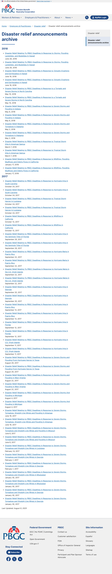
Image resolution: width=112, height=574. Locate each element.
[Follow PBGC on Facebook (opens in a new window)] (8, 561)
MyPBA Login (100, 17)
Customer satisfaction (67, 536)
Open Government (37, 539)
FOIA (60, 541)
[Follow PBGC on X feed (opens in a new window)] (14, 561)
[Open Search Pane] (87, 17)
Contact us (62, 532)
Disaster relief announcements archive (98, 41)
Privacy (61, 550)
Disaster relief (93, 33)
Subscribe (15, 552)
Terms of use (91, 554)
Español (89, 536)
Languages (90, 545)
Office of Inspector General (69, 545)
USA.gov (33, 544)
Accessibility (91, 532)
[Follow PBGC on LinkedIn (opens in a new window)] (20, 561)
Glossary (89, 541)
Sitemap (89, 550)
